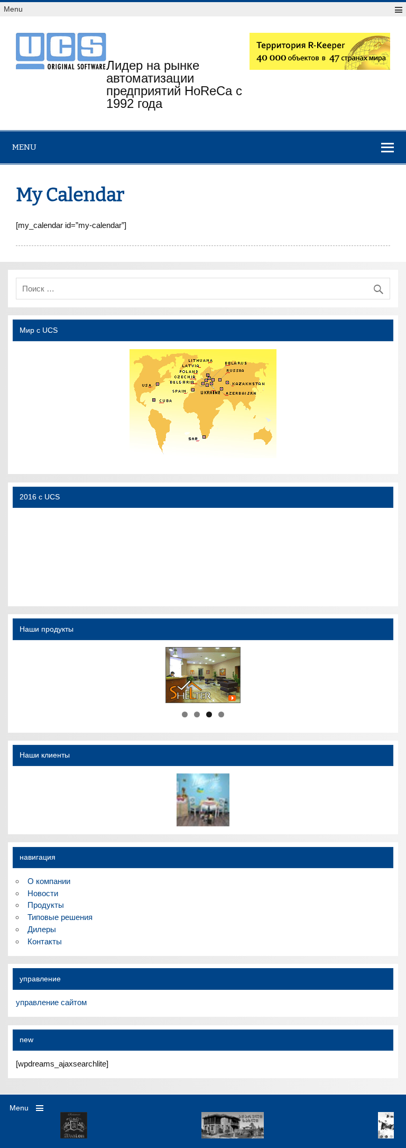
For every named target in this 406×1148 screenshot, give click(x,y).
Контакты (44, 941)
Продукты (45, 904)
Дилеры (41, 929)
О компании (48, 881)
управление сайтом (51, 1002)
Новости (42, 893)
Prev (23, 1125)
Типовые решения (60, 917)
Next (382, 1125)
